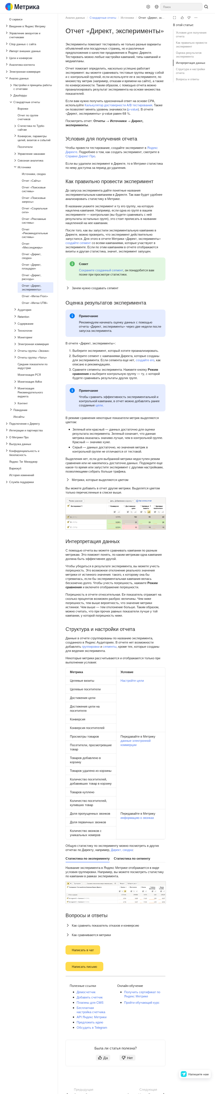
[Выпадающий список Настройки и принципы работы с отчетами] (11, 87)
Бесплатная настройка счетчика (91, 1009)
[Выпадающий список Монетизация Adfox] (15, 382)
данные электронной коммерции (136, 742)
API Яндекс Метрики (91, 1017)
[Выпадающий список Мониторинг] (15, 337)
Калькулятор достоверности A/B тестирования (118, 105)
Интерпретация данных (190, 63)
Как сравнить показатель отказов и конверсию (105, 925)
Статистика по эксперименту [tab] (88, 858)
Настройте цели (132, 680)
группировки (91, 646)
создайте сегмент (78, 242)
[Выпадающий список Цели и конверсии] (7, 58)
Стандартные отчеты (103, 18)
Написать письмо (84, 966)
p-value (133, 109)
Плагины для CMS (90, 1002)
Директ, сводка (122, 849)
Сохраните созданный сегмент (101, 270)
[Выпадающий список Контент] (15, 403)
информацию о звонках (137, 817)
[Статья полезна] (182, 18)
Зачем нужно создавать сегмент (95, 288)
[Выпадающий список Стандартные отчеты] (11, 102)
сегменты (110, 646)
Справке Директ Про (80, 156)
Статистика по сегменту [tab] (132, 858)
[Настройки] (148, 7)
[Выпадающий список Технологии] (15, 330)
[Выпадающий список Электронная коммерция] (7, 72)
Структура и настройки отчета (190, 71)
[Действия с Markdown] (196, 18)
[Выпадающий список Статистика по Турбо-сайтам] (15, 127)
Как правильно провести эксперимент (191, 44)
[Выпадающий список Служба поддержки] (7, 482)
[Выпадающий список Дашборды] (11, 95)
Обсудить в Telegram (92, 1027)
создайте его (145, 360)
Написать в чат (83, 950)
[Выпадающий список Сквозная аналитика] (15, 160)
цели (99, 405)
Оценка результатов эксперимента (189, 54)
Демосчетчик (86, 992)
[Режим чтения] (174, 18)
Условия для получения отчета (191, 34)
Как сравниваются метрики (91, 934)
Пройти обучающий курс (142, 1002)
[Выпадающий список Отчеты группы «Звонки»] (15, 351)
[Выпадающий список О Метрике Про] (7, 437)
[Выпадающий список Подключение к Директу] (7, 424)
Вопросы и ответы (187, 79)
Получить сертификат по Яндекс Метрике (142, 994)
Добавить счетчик (90, 997)
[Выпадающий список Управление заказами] (15, 154)
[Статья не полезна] (189, 18)
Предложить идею (90, 1022)
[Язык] (156, 7)
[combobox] (181, 6)
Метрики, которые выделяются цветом (100, 479)
